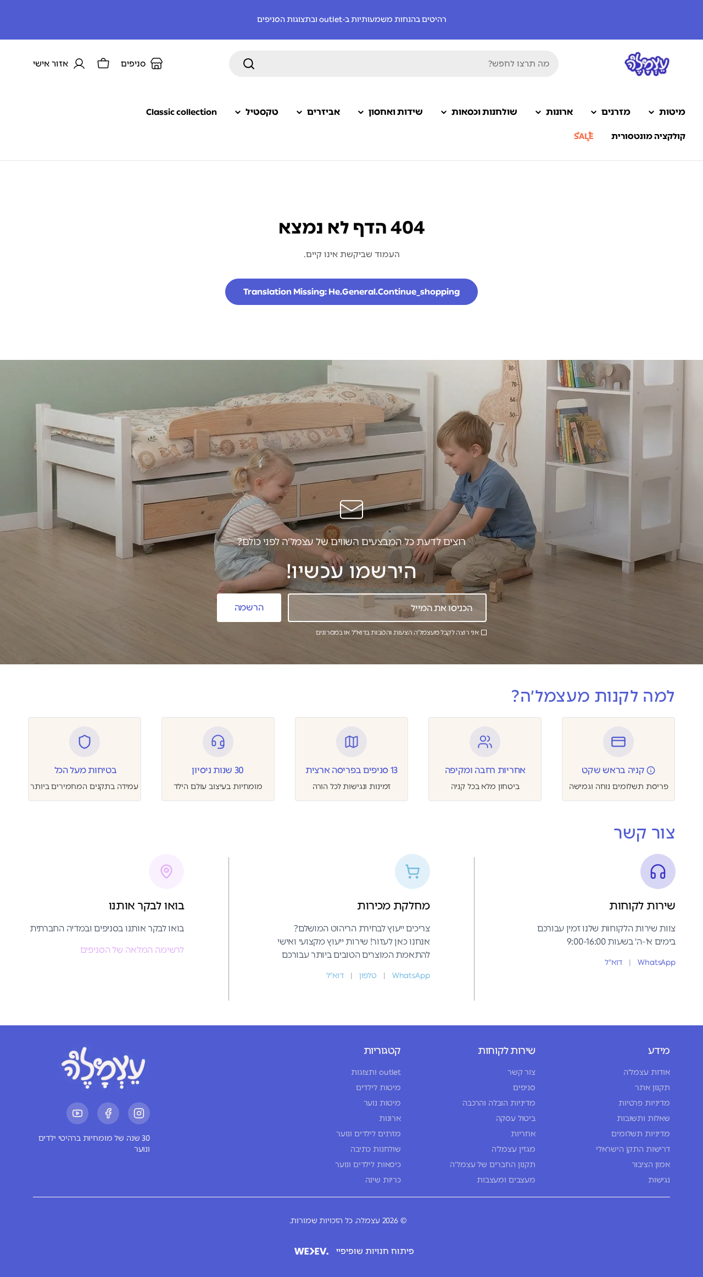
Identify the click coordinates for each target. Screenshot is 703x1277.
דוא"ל (613, 962)
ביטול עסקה (515, 1118)
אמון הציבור (651, 1164)
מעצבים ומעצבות (506, 1180)
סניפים (524, 1087)
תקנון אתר (652, 1087)
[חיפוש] (248, 63)
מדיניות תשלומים (640, 1134)
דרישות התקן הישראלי (633, 1149)
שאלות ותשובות (643, 1118)
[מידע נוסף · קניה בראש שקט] (650, 770)
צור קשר (521, 1072)
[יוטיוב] (77, 1113)
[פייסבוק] (108, 1113)
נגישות (659, 1180)
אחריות (523, 1134)
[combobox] (394, 64)
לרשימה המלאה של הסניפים (132, 950)
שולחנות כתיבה (375, 1149)
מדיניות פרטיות (644, 1103)
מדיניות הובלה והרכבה (498, 1103)
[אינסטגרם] (139, 1113)
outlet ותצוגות (376, 1072)
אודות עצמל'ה (646, 1072)
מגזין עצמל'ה (513, 1149)
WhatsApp (657, 962)
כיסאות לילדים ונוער (368, 1164)
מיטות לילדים (378, 1087)
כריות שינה (383, 1180)
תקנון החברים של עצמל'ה (492, 1164)
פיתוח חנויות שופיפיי (375, 1251)
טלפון (368, 975)
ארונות (390, 1118)
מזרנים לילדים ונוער (368, 1134)
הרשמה (249, 607)
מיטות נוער (382, 1103)
